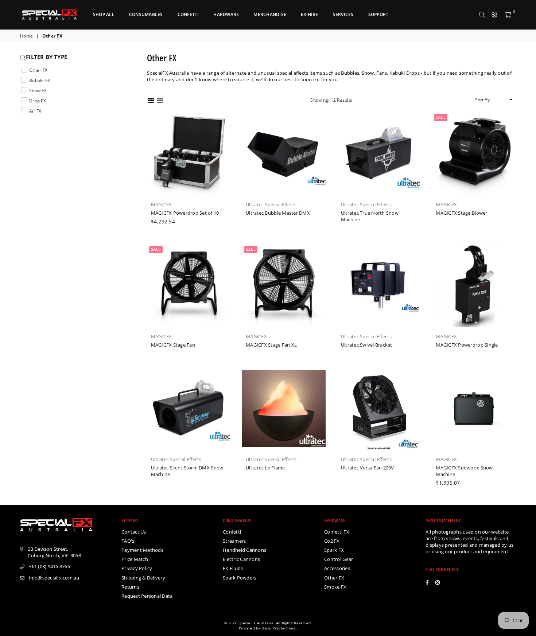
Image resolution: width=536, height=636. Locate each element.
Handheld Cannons (244, 550)
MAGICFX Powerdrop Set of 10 (185, 213)
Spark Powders (239, 577)
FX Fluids (233, 568)
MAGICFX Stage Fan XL (271, 345)
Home (26, 36)
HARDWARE (226, 14)
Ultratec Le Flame (265, 467)
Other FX (38, 70)
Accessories (337, 568)
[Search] (482, 14)
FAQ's (127, 541)
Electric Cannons (241, 559)
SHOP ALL (103, 14)
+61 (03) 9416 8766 (49, 566)
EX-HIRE (309, 14)
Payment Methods (142, 550)
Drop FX (37, 101)
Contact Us (133, 531)
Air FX (35, 111)
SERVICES (343, 14)
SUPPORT (378, 14)
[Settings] (494, 14)
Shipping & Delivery (143, 577)
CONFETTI (188, 14)
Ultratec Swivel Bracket (366, 345)
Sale (441, 117)
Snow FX (38, 90)
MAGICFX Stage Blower (461, 213)
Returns (130, 587)
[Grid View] (151, 100)
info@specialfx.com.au (54, 577)
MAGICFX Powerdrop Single (467, 345)
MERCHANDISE (269, 14)
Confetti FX (336, 531)
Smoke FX (335, 587)
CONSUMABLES (146, 14)
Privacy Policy (136, 568)
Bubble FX (39, 80)
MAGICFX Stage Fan (173, 345)
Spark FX (334, 550)
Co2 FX (332, 541)
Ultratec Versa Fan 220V (367, 467)
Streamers (234, 541)
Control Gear (338, 559)
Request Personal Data (146, 596)
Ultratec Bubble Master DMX (278, 213)
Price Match (134, 559)
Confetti (232, 531)
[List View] (160, 100)
